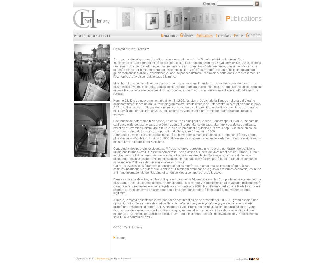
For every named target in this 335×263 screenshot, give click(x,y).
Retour (120, 237)
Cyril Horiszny (102, 258)
